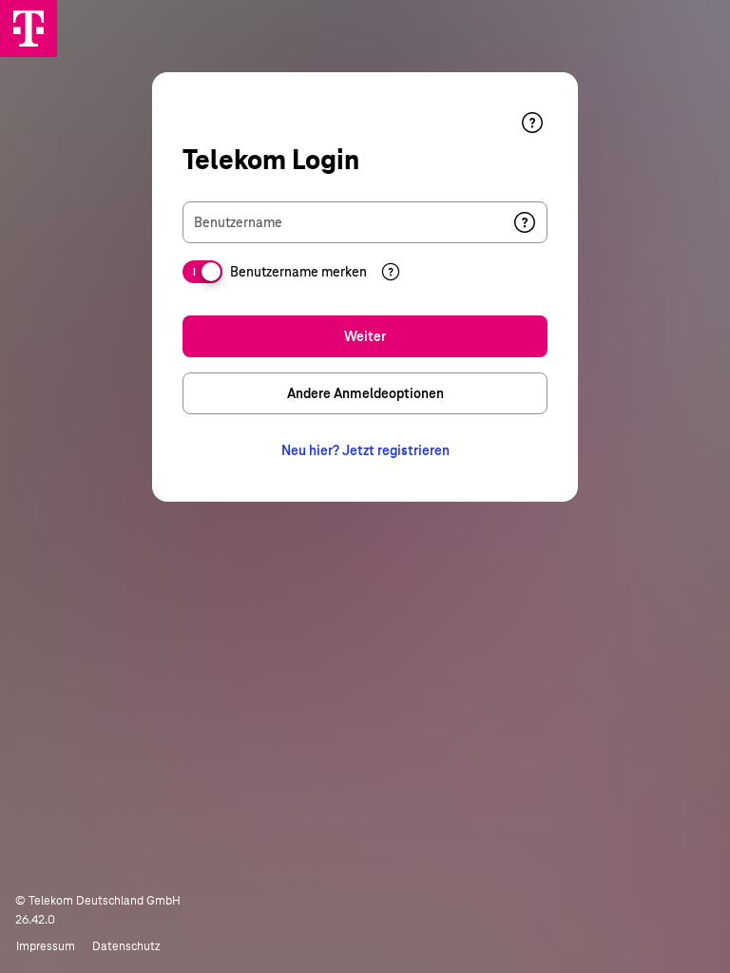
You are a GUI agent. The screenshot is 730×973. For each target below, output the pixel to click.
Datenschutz (126, 946)
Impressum (45, 946)
